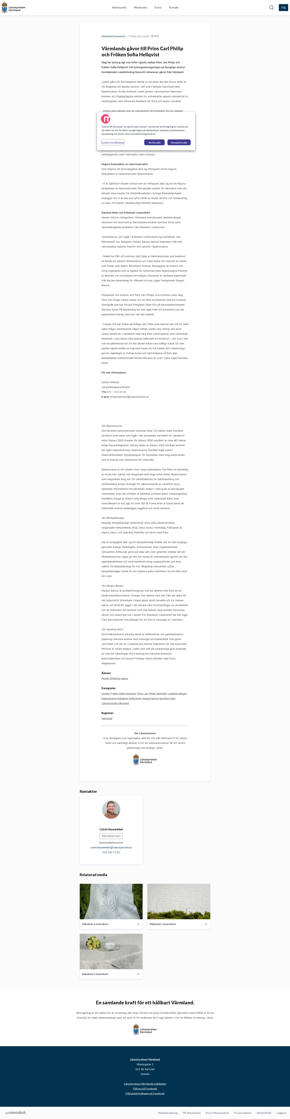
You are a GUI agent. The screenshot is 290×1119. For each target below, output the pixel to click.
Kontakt (174, 7)
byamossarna (109, 698)
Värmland (161, 693)
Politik (105, 678)
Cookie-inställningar (113, 142)
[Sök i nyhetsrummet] (271, 7)
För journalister (243, 1112)
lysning (106, 693)
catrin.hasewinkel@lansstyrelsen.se (111, 847)
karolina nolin (167, 698)
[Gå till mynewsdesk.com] (16, 1113)
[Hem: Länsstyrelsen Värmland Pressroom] (13, 7)
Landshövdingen (177, 693)
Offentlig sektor (119, 678)
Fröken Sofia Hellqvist (123, 693)
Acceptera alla (179, 142)
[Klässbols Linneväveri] (111, 901)
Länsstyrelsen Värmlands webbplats (145, 1083)
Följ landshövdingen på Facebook (145, 1093)
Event (158, 7)
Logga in (281, 1112)
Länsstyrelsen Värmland (115, 703)
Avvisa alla (154, 142)
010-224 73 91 (111, 852)
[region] (146, 131)
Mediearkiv (140, 7)
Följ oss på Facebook (145, 1088)
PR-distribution (192, 1112)
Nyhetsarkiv (119, 7)
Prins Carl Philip (146, 693)
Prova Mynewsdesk (217, 1112)
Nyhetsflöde (264, 1112)
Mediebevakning (168, 1112)
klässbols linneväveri (129, 698)
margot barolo (150, 698)
